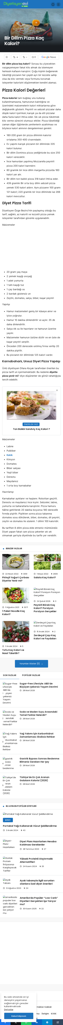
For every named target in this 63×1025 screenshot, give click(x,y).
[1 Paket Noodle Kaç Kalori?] (15, 595)
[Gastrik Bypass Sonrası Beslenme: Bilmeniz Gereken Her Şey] (10, 763)
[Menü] (58, 4)
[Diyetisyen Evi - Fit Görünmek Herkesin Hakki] (15, 4)
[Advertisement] (31, 250)
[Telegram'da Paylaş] (47, 1022)
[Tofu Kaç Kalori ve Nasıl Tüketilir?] (15, 631)
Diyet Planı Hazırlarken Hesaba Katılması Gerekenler (38, 843)
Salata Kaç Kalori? (45, 577)
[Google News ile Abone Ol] (49, 57)
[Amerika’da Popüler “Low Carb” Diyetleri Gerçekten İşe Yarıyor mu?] (10, 905)
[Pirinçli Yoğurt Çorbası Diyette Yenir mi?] (15, 562)
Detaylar (8, 1009)
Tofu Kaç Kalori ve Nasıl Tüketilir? (13, 651)
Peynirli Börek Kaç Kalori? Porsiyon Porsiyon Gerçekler (45, 608)
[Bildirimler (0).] (53, 4)
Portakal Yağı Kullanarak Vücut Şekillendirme (30, 826)
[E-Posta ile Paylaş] (57, 1022)
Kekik (10, 455)
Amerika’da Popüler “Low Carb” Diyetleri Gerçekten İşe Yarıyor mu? (39, 901)
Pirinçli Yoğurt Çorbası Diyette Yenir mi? (15, 579)
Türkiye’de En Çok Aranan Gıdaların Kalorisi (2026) (34, 779)
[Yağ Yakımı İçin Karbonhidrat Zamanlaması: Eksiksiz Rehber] (10, 741)
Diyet (8, 820)
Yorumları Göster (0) (30, 663)
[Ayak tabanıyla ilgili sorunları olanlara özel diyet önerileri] (10, 881)
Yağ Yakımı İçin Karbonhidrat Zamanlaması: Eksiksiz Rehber (37, 735)
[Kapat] (57, 390)
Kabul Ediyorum (18, 1016)
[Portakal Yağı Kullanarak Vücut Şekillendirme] (31, 814)
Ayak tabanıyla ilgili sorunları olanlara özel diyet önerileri (37, 882)
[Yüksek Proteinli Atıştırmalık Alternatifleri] (10, 864)
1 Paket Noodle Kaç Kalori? (13, 612)
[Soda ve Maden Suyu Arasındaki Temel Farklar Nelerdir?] (10, 718)
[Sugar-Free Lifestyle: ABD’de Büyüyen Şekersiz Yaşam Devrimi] (10, 693)
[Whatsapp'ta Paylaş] (26, 1022)
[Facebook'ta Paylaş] (5, 1022)
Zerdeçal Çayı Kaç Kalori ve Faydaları (45, 637)
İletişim (45, 1013)
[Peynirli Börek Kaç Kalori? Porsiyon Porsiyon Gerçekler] (47, 592)
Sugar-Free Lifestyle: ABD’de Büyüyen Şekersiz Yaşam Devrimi (39, 685)
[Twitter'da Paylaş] (16, 1022)
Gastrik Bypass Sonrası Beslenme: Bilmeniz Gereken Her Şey (40, 760)
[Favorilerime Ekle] (7, 57)
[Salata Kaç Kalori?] (47, 562)
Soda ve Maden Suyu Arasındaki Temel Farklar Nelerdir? (38, 713)
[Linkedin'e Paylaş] (37, 1022)
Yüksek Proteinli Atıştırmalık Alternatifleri (36, 860)
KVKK (53, 1013)
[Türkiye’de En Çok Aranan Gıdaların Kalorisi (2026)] (10, 785)
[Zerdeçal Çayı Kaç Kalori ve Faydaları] (47, 624)
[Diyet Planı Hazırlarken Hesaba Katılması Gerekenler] (10, 844)
